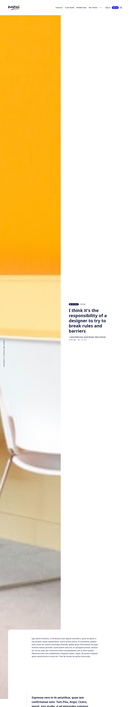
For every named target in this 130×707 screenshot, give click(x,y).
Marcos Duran (100, 337)
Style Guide (69, 7)
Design (82, 304)
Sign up (115, 7)
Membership (81, 7)
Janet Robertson (77, 337)
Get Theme (93, 7)
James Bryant (89, 337)
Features (59, 7)
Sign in (108, 7)
